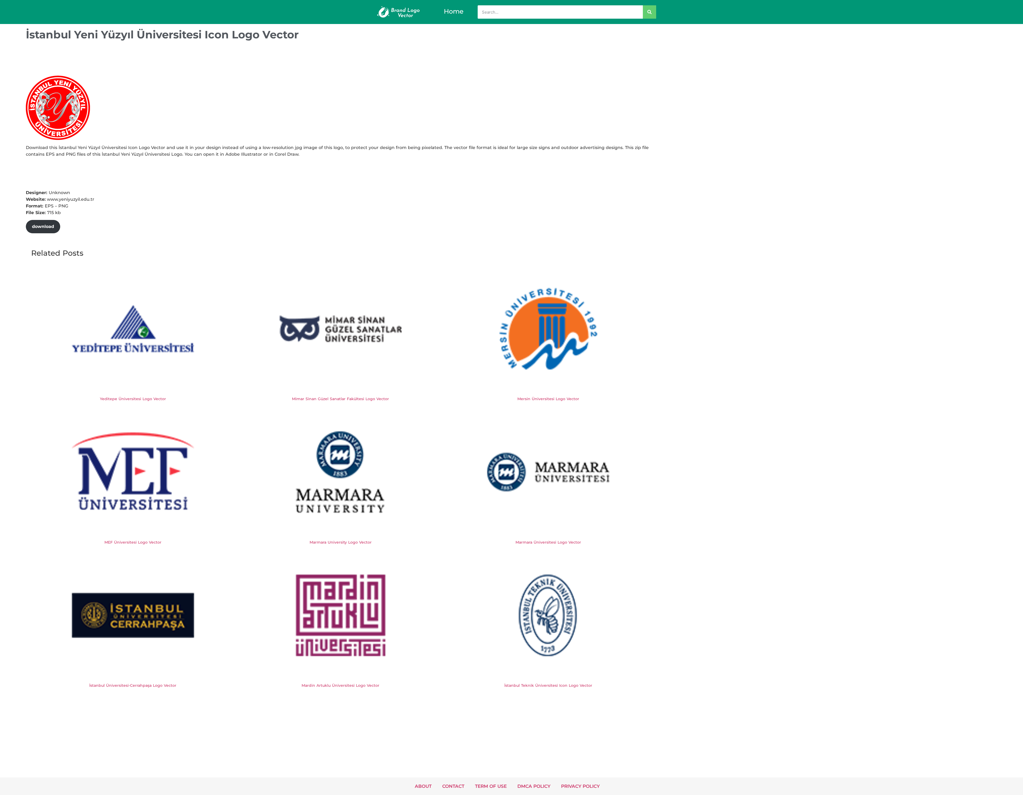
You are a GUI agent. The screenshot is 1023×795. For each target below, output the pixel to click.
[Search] (649, 12)
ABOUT (423, 786)
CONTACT (453, 786)
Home (454, 11)
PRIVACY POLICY (580, 786)
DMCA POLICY (533, 786)
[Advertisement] (123, 59)
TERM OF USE (491, 786)
